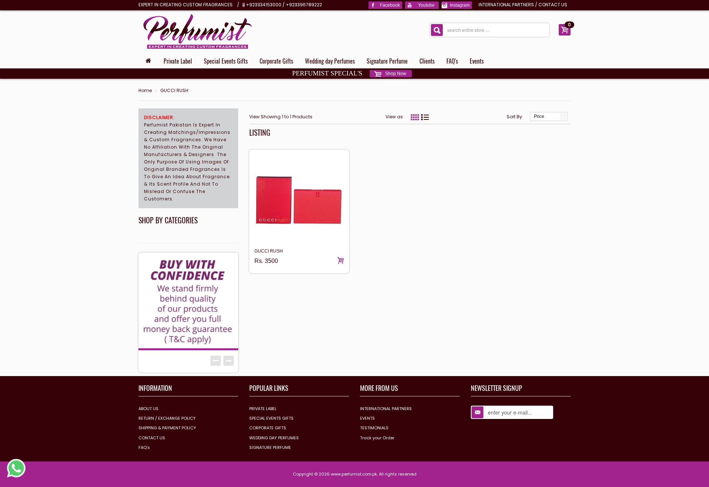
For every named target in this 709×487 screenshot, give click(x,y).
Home (145, 90)
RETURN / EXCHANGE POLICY (167, 418)
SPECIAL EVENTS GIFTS (271, 418)
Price (539, 116)
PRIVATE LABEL (263, 409)
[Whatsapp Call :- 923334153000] (16, 467)
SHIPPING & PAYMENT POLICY (167, 428)
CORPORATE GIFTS (267, 428)
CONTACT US (552, 4)
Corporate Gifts (276, 61)
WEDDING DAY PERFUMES (274, 438)
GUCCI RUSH (174, 90)
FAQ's (452, 61)
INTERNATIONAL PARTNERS (506, 4)
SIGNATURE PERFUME (270, 447)
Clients (427, 61)
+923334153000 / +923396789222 (284, 4)
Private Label (178, 61)
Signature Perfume (387, 61)
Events (477, 61)
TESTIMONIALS (374, 428)
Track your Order (377, 438)
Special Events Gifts (226, 61)
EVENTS (367, 418)
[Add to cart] (340, 260)
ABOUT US (148, 409)
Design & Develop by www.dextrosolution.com (354, 484)
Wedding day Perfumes (330, 61)
